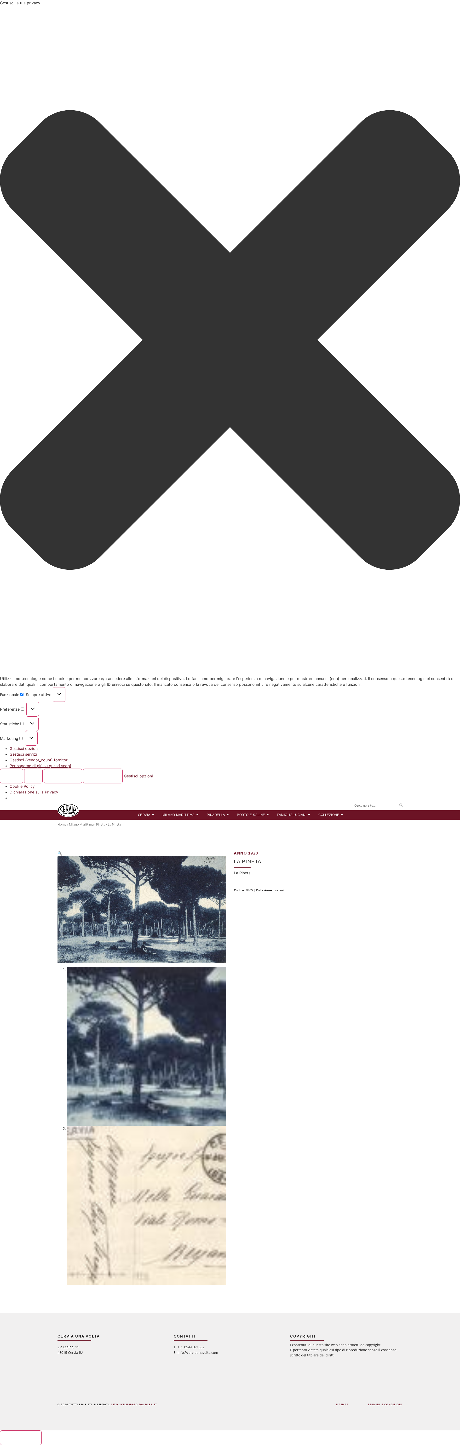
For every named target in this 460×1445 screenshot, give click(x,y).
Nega (33, 776)
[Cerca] (400, 805)
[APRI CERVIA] (153, 815)
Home (62, 824)
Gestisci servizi (23, 754)
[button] (230, 341)
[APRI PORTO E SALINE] (267, 815)
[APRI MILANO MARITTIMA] (197, 815)
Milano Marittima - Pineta (87, 824)
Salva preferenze (102, 776)
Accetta (12, 776)
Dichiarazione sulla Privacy (34, 792)
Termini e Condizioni (385, 1404)
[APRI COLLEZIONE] (342, 815)
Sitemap (342, 1404)
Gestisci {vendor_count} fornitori (39, 760)
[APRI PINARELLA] (227, 815)
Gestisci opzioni (24, 748)
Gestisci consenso (21, 1437)
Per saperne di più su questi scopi (40, 765)
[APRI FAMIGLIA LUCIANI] (309, 815)
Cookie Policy (22, 786)
